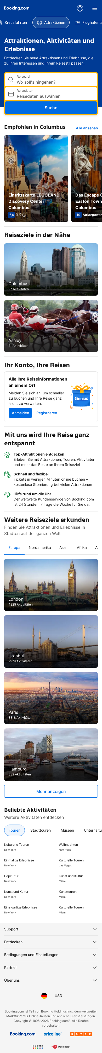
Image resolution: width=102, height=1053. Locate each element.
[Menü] (94, 8)
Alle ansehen (87, 128)
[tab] (14, 547)
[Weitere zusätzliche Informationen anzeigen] (24, 215)
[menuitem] (51, 22)
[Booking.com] (16, 8)
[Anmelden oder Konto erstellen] (80, 8)
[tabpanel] (51, 678)
